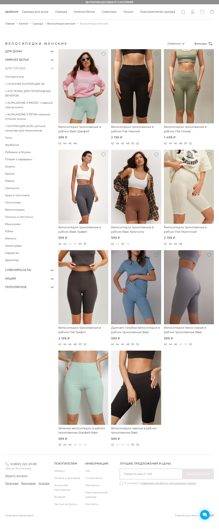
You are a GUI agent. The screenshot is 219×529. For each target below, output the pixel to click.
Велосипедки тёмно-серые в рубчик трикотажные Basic (185, 330)
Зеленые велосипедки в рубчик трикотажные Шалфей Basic (81, 430)
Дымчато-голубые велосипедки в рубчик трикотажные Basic (135, 330)
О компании (94, 478)
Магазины (92, 485)
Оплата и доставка (67, 478)
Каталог (59, 470)
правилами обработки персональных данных (168, 483)
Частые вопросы (66, 504)
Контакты (92, 504)
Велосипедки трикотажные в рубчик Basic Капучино (132, 229)
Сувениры (109, 11)
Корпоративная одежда (157, 11)
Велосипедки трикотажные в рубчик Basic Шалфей (79, 129)
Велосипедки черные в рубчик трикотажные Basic (134, 430)
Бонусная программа (62, 487)
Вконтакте (28, 483)
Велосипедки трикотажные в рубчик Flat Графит (79, 330)
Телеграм (12, 483)
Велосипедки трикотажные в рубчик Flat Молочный (185, 229)
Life (87, 470)
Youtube (44, 483)
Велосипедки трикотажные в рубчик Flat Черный (132, 129)
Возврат (60, 496)
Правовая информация (19, 515)
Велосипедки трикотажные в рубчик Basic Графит (79, 229)
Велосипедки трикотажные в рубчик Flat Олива (185, 129)
